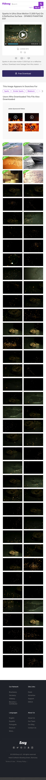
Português (13, 724)
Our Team (31, 721)
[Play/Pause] (6, 44)
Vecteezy (12, 695)
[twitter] (18, 748)
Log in (31, 7)
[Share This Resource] (25, 52)
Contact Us (32, 728)
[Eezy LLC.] (23, 743)
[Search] (40, 4)
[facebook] (14, 748)
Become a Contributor (13, 703)
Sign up (37, 7)
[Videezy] (6, 4)
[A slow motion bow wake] (33, 149)
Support (31, 699)
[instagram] (25, 748)
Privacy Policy (21, 761)
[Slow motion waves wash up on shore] (33, 176)
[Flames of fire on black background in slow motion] (15, 127)
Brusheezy (13, 692)
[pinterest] (21, 748)
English (11, 718)
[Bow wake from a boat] (33, 162)
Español (12, 721)
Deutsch (12, 728)
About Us (31, 718)
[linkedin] (32, 748)
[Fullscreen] (40, 44)
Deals (30, 692)
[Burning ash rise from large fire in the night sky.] (32, 117)
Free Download (24, 73)
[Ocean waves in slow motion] (12, 149)
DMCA (30, 702)
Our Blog (31, 724)
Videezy (12, 699)
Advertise (31, 695)
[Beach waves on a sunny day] (12, 162)
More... (11, 731)
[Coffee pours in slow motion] (12, 176)
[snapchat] (28, 748)
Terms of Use (10, 761)
